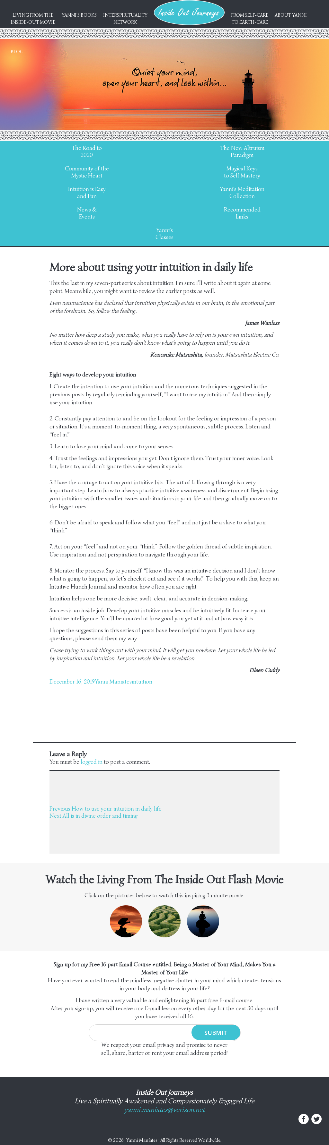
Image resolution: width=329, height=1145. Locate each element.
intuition (142, 681)
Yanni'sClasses (164, 234)
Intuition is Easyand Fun (87, 192)
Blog (17, 52)
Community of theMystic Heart (87, 172)
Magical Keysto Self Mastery (242, 172)
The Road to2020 (87, 151)
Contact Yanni (294, 33)
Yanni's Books (79, 15)
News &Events (87, 213)
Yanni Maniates (113, 681)
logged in (91, 761)
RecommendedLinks (242, 213)
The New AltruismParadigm (242, 151)
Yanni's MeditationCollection (242, 192)
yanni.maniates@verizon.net (164, 1109)
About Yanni (291, 15)
